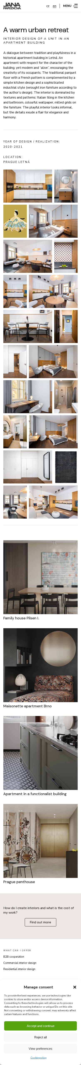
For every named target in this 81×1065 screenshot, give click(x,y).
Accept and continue (40, 1026)
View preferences (40, 1048)
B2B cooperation (13, 956)
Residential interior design (19, 969)
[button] (75, 987)
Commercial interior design (19, 963)
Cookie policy (39, 1057)
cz (47, 6)
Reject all (40, 1037)
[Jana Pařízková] (12, 6)
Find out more (40, 922)
